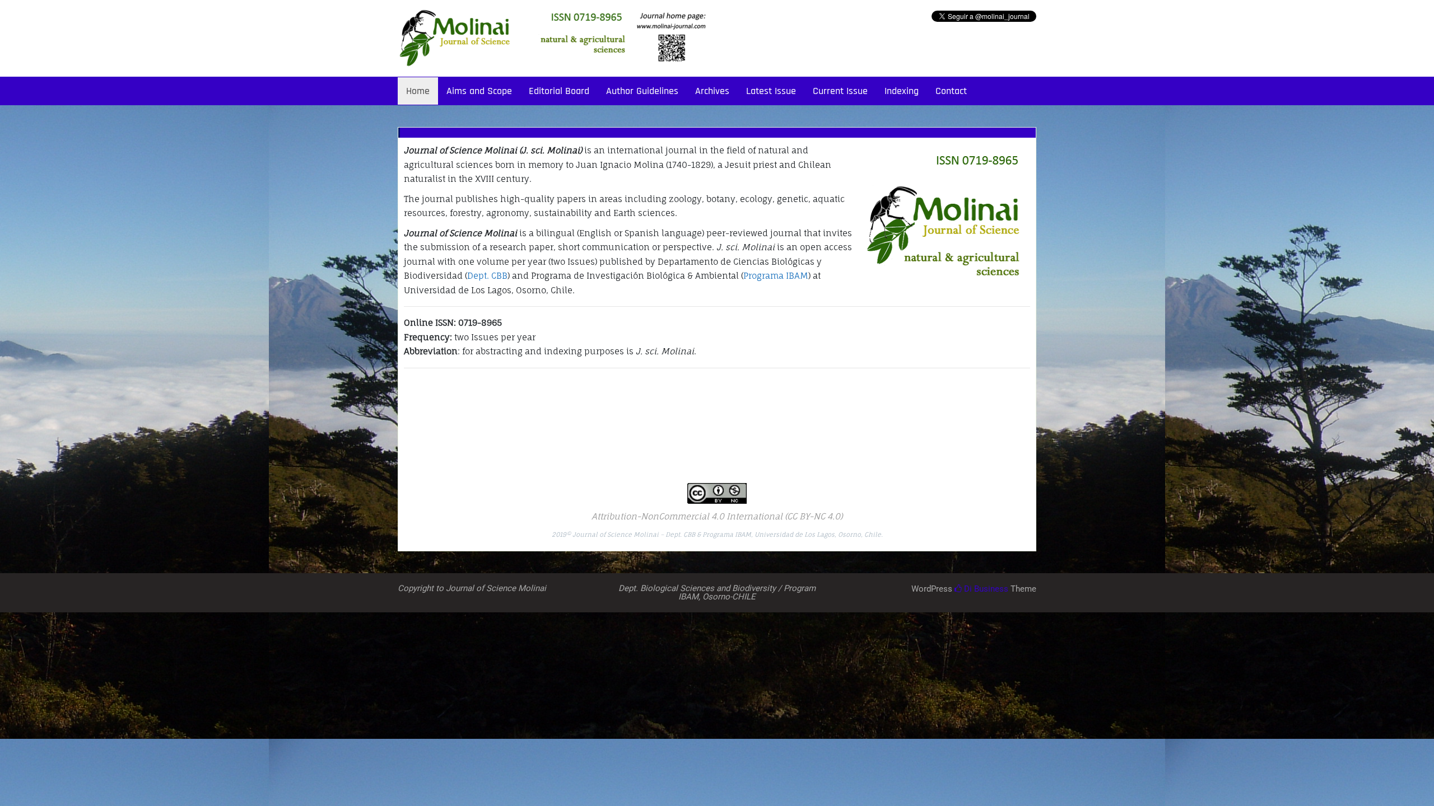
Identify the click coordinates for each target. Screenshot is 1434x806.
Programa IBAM (775, 275)
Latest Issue (771, 91)
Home (418, 91)
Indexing (901, 91)
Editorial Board (559, 91)
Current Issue (840, 91)
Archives (712, 91)
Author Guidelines (642, 91)
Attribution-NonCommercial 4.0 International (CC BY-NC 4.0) (717, 516)
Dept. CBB (487, 275)
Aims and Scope (479, 91)
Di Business (985, 589)
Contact (951, 91)
